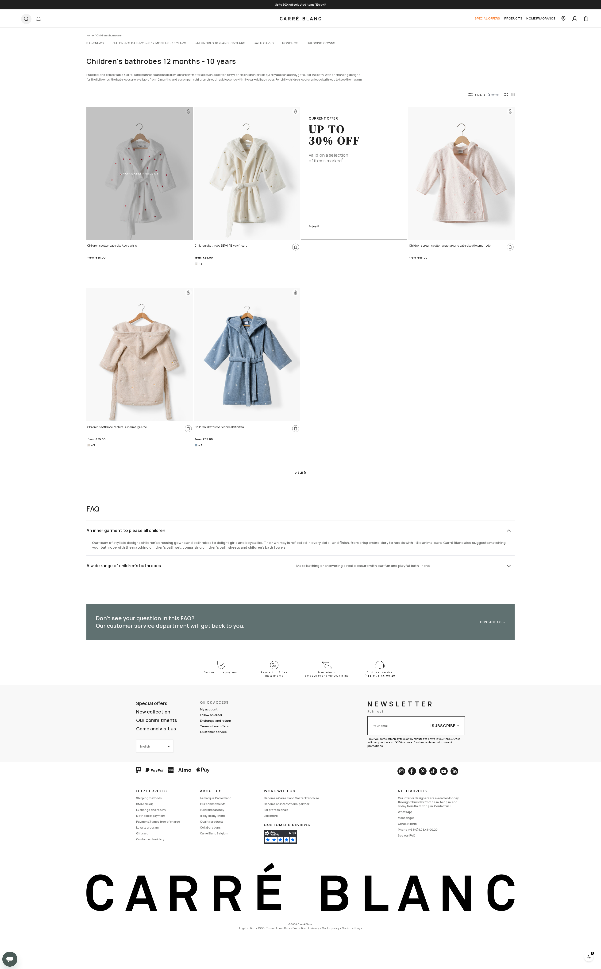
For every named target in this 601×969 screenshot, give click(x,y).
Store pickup (145, 804)
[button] (38, 19)
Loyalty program (147, 827)
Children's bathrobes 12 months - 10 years (149, 43)
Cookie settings (352, 928)
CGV (261, 928)
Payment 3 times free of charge (158, 822)
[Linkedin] (454, 771)
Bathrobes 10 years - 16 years (220, 43)
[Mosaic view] (513, 94)
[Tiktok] (433, 771)
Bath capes (264, 43)
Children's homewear (109, 35)
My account (209, 709)
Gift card (142, 833)
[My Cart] (586, 18)
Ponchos (290, 43)
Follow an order (211, 715)
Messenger (406, 818)
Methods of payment (150, 816)
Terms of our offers (214, 726)
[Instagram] (401, 771)
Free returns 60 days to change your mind (327, 674)
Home (90, 35)
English (145, 746)
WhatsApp (405, 812)
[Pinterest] (423, 771)
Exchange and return (215, 720)
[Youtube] (444, 771)
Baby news (95, 43)
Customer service (213, 732)
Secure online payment (221, 672)
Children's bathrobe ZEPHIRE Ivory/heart (221, 246)
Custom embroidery (150, 839)
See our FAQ (406, 835)
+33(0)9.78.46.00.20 (423, 830)
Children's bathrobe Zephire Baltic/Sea (219, 427)
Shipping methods (149, 798)
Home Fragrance (540, 18)
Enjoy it (321, 5)
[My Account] (574, 18)
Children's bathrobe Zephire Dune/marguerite (117, 427)
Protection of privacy (306, 928)
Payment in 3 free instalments (274, 674)
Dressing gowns (321, 43)
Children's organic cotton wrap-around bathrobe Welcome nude (449, 246)
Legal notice (247, 928)
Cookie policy (330, 928)
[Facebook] (412, 771)
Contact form (407, 824)
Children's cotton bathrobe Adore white (112, 246)
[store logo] (300, 18)
